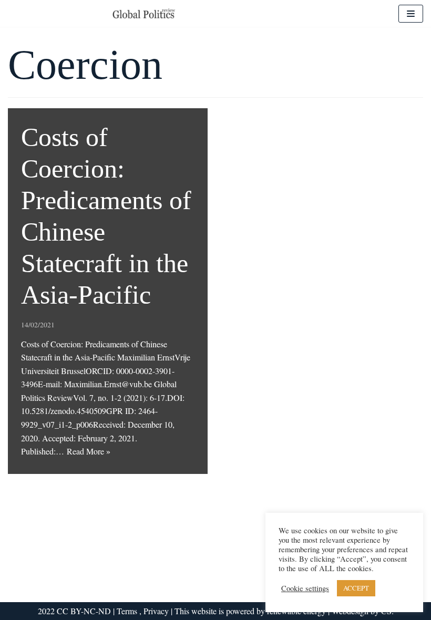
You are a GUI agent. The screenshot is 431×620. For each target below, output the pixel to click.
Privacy (156, 610)
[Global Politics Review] (143, 13)
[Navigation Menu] (410, 14)
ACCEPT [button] (356, 588)
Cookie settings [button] (305, 588)
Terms (128, 610)
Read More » (88, 451)
